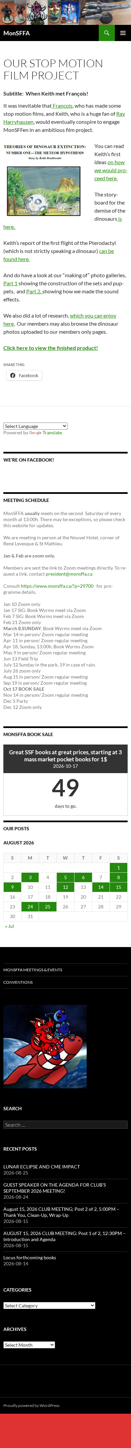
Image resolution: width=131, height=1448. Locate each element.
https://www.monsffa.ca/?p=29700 (57, 586)
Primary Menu (123, 33)
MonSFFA (16, 33)
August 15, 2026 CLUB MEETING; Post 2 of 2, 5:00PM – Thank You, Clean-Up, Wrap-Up (61, 1212)
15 (118, 887)
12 (65, 887)
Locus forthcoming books (29, 1257)
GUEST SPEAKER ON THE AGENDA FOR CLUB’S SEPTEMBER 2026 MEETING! (54, 1188)
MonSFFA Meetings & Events (32, 969)
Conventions (18, 982)
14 (100, 887)
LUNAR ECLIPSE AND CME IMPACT (41, 1166)
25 (47, 906)
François (62, 105)
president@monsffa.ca (69, 574)
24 (30, 906)
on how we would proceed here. (111, 170)
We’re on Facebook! (28, 460)
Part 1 (10, 283)
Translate (52, 432)
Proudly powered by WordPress (31, 1405)
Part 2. (34, 291)
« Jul (9, 926)
